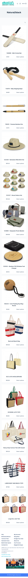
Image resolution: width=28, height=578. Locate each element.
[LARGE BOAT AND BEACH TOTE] (14, 468)
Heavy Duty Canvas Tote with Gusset (14, 447)
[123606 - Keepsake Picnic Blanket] (14, 215)
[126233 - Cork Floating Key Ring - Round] (14, 288)
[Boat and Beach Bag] (14, 326)
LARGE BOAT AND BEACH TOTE (14, 483)
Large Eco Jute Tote (14, 519)
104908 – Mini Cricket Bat (14, 53)
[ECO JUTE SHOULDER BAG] (14, 361)
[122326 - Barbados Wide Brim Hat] (14, 144)
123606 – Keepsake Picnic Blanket (14, 231)
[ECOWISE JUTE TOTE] (14, 397)
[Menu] (20, 3)
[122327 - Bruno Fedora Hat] (14, 180)
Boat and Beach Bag (14, 341)
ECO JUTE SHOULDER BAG (14, 376)
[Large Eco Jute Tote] (14, 503)
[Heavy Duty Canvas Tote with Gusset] (14, 432)
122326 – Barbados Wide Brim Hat (14, 159)
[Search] (17, 3)
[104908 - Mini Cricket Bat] (14, 37)
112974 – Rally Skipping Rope (14, 88)
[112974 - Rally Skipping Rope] (14, 73)
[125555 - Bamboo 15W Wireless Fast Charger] (14, 251)
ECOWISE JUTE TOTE (14, 412)
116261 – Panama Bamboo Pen (14, 124)
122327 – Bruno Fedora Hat (14, 195)
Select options (20, 57)
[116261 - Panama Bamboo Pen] (14, 109)
